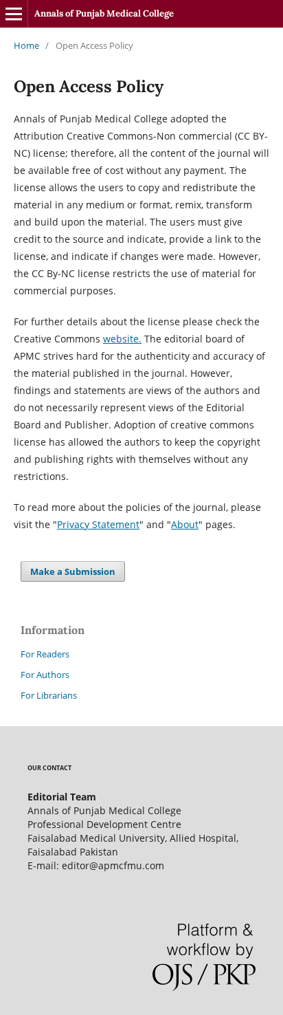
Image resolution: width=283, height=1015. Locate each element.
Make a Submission (72, 571)
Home (26, 45)
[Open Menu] (13, 14)
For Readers (45, 654)
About (185, 524)
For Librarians (49, 695)
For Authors (45, 674)
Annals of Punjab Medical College (104, 13)
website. (122, 338)
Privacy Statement (98, 524)
